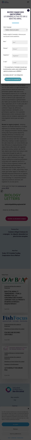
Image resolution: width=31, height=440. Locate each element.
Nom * (4, 41)
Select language (7, 27)
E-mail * (5, 61)
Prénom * (5, 48)
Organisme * (6, 55)
